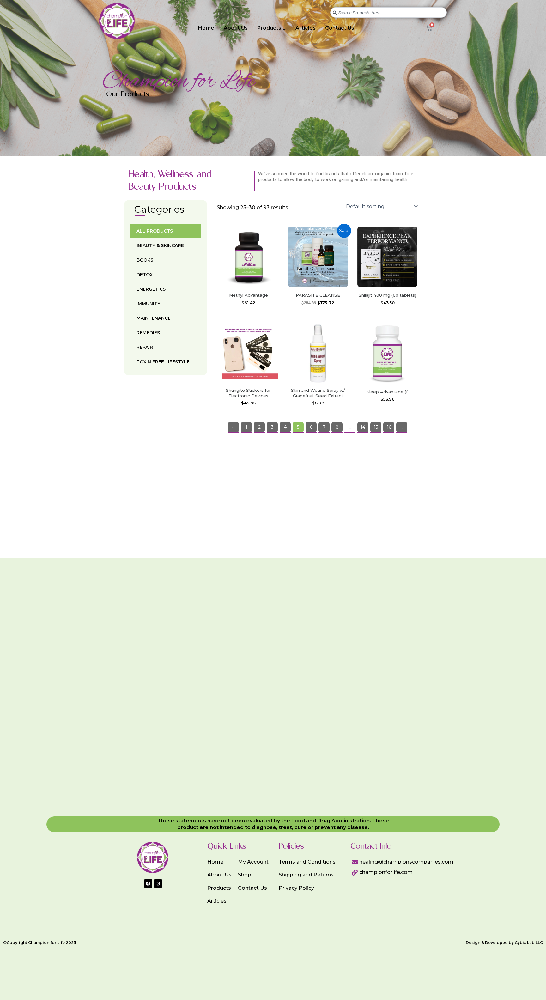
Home (206, 28)
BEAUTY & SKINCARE (160, 245)
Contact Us (339, 28)
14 (363, 427)
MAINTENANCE (153, 318)
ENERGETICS (151, 289)
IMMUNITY (148, 303)
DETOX (144, 274)
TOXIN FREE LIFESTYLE (163, 362)
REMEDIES (148, 333)
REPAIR (144, 347)
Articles (305, 28)
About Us (236, 28)
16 (389, 427)
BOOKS (144, 260)
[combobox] (388, 12)
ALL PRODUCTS (154, 231)
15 (376, 427)
